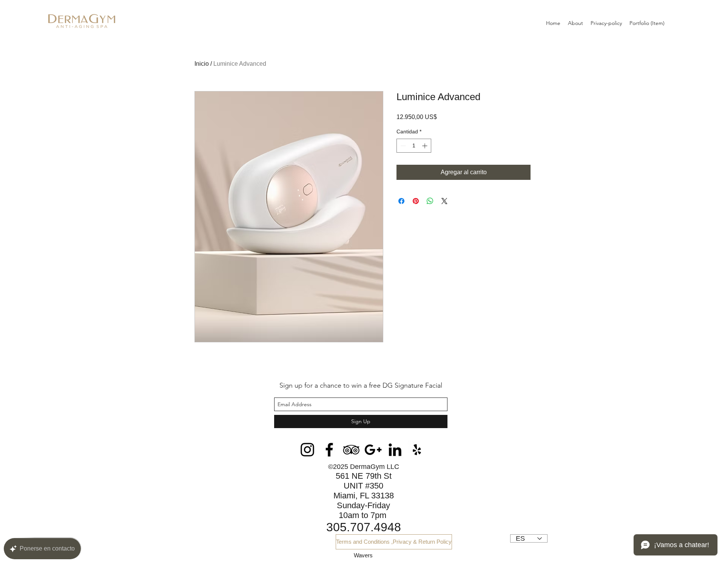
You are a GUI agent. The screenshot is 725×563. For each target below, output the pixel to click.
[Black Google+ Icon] (373, 450)
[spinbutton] (414, 145)
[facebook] (329, 450)
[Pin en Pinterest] (415, 201)
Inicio (201, 63)
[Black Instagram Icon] (307, 450)
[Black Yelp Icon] (417, 450)
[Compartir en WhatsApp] (430, 201)
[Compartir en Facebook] (401, 201)
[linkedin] (395, 450)
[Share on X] (444, 201)
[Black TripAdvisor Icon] (351, 450)
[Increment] (425, 145)
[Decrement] (402, 145)
